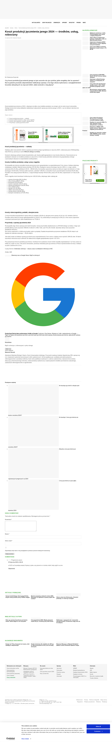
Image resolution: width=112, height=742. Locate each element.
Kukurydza (59, 670)
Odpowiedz (11, 568)
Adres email (8, 540)
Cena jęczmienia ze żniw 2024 (46, 669)
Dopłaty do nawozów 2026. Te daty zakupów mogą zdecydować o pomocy (98, 123)
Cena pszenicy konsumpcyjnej (11, 671)
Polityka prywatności (89, 701)
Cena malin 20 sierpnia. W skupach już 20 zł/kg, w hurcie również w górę (96, 119)
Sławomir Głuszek (17, 38)
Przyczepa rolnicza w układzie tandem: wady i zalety (29, 676)
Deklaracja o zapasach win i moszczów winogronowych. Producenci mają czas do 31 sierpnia (68, 621)
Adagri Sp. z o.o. (27, 699)
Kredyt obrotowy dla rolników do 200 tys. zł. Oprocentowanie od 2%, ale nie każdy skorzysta (42, 645)
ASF (91, 670)
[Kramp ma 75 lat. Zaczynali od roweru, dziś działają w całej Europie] (9, 642)
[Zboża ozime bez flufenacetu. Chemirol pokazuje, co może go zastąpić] (68, 595)
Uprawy (64, 22)
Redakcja (104, 701)
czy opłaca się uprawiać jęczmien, (18, 335)
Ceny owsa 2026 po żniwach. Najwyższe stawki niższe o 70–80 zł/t (98, 48)
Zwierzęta (56, 22)
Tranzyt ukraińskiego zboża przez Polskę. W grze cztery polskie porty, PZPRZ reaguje (18, 596)
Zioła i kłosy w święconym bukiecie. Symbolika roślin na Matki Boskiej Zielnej (98, 39)
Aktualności (36, 22)
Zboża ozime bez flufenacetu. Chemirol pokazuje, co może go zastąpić (67, 597)
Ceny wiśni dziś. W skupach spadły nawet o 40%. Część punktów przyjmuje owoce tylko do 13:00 (94, 85)
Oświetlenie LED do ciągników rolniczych (28, 672)
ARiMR (75, 668)
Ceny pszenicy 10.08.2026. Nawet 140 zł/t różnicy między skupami (98, 76)
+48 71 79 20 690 (45, 702)
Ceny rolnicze (46, 22)
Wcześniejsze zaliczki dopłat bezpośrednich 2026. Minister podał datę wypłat (98, 91)
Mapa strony (104, 699)
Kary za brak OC (44, 673)
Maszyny (72, 22)
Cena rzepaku (10, 675)
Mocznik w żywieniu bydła (96, 676)
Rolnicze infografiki (94, 699)
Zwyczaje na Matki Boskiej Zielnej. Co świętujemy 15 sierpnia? (97, 80)
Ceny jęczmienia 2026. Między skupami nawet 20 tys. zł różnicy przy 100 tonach (42, 620)
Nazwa (7, 534)
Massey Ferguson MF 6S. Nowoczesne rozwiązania (30, 669)
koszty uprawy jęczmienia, (61, 335)
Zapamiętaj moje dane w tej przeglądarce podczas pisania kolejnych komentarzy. (27, 550)
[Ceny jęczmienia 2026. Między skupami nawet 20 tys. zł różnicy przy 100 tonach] (36, 618)
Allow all (98, 726)
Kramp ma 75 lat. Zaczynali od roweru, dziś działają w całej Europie (17, 644)
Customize (97, 731)
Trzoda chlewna (94, 678)
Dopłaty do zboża (77, 674)
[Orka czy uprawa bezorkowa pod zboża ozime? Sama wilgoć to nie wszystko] (11, 618)
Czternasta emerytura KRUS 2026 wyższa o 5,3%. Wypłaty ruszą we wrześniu (98, 43)
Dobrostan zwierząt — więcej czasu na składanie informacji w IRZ (33, 248)
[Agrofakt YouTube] (101, 22)
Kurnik (91, 674)
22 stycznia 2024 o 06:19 (15, 562)
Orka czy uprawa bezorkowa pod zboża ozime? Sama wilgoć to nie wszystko (16, 620)
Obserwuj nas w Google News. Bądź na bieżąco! (25, 255)
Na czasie (42, 666)
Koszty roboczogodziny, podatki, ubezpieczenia (22, 121)
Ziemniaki (59, 676)
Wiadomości (79, 699)
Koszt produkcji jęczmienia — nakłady (19, 118)
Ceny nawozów (11, 677)
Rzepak (59, 674)
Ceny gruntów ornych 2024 (47, 671)
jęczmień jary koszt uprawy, (45, 335)
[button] (105, 22)
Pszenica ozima (61, 672)
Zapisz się (8, 348)
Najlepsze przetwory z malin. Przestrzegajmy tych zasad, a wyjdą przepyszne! (98, 34)
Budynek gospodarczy (79, 670)
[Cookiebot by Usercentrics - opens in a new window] (10, 739)
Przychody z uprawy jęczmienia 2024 (19, 122)
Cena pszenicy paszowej (13, 673)
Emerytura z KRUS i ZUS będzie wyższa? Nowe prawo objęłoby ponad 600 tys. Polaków (94, 128)
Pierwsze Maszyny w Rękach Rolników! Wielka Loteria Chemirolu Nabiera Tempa (67, 644)
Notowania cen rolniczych (14, 666)
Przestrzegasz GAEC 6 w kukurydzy (79, 676)
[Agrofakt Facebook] (93, 22)
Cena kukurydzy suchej (13, 668)
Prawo (78, 22)
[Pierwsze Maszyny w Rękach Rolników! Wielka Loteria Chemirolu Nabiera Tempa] (61, 642)
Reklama (98, 701)
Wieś (84, 22)
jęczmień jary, (33, 335)
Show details (25, 738)
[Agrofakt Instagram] (97, 22)
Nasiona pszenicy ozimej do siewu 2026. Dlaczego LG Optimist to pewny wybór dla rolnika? (43, 597)
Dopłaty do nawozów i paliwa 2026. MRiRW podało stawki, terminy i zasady (98, 134)
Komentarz (8, 519)
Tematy (86, 699)
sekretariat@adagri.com (45, 703)
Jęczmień (59, 668)
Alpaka (91, 668)
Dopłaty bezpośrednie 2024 (80, 672)
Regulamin (80, 701)
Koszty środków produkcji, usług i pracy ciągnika (22, 119)
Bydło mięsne (93, 672)
